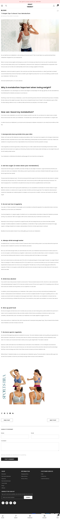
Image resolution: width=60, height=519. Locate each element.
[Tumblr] (7, 413)
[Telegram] (10, 413)
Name (2, 433)
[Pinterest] (4, 413)
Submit (28, 497)
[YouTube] (14, 503)
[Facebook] (1, 413)
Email (32, 433)
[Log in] (54, 6)
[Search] (6, 6)
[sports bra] (30, 387)
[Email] (13, 413)
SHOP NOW (38, 1)
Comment (3, 440)
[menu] (2, 6)
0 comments (15, 16)
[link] (16, 516)
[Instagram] (6, 503)
